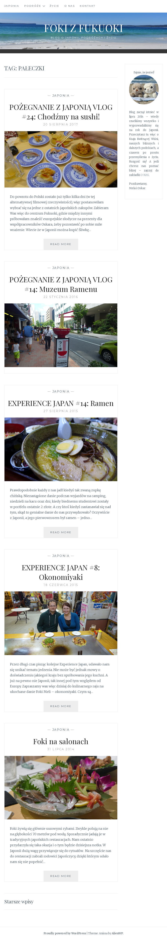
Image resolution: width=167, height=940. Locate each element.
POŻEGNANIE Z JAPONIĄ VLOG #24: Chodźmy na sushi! (60, 111)
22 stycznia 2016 (61, 297)
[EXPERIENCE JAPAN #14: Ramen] (61, 480)
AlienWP (117, 933)
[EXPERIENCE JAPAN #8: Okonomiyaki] (61, 654)
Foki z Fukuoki (83, 28)
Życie (54, 5)
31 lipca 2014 (61, 749)
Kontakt (88, 5)
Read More (64, 246)
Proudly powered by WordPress (65, 933)
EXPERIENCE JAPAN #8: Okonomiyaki (61, 572)
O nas (69, 5)
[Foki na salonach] (61, 818)
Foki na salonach (60, 741)
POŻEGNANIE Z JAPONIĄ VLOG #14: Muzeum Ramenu (60, 284)
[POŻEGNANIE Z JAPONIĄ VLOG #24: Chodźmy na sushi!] (61, 186)
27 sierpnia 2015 (61, 411)
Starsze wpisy (19, 901)
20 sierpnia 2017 (60, 124)
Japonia (11, 5)
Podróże (32, 5)
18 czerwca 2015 (61, 585)
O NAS (145, 175)
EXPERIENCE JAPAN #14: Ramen (61, 403)
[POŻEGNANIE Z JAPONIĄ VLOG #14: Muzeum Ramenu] (61, 366)
